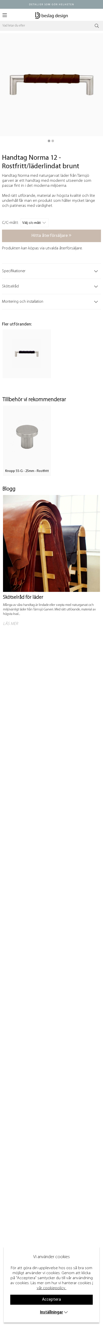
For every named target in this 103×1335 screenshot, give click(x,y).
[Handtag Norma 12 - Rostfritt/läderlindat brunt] (49, 141)
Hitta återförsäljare (50, 236)
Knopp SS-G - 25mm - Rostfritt (27, 471)
